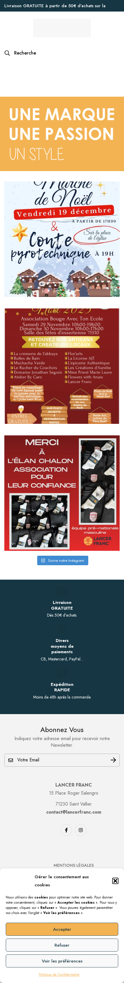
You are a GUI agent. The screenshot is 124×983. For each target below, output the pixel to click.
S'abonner (113, 760)
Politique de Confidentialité (59, 974)
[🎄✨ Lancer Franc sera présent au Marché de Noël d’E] (62, 366)
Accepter (62, 929)
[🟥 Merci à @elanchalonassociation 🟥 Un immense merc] (62, 493)
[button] (115, 881)
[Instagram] (81, 830)
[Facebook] (66, 830)
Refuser (62, 945)
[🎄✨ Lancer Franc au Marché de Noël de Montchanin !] (62, 239)
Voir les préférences (62, 961)
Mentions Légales (74, 865)
